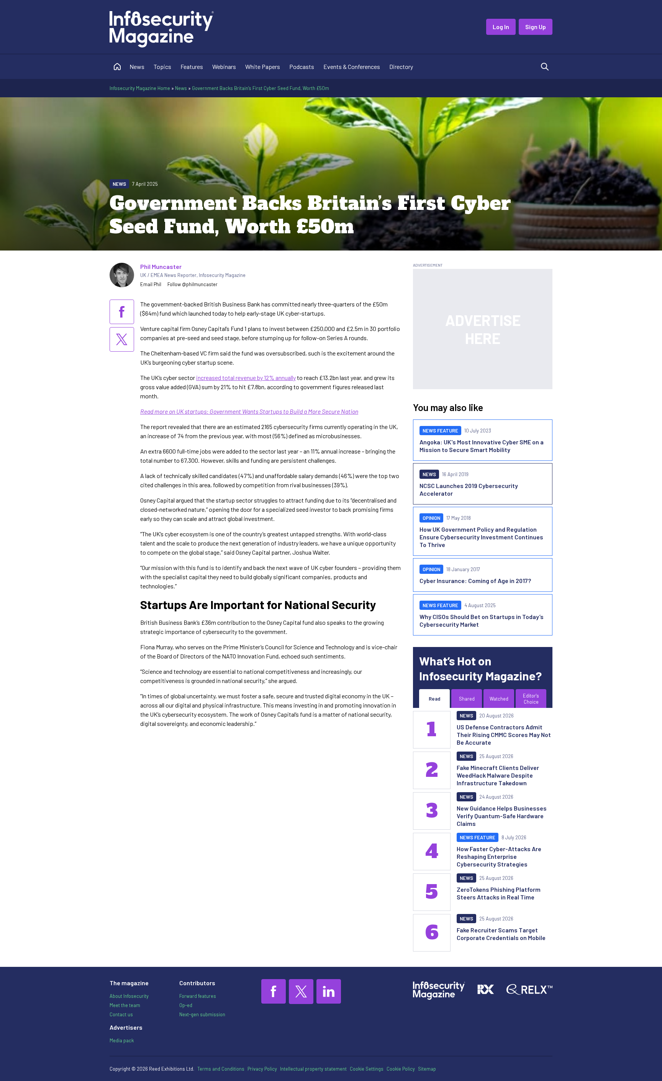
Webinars (224, 66)
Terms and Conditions (220, 1069)
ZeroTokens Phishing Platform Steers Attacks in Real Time (499, 893)
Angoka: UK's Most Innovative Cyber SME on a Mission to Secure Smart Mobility (481, 445)
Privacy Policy (262, 1069)
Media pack (122, 1040)
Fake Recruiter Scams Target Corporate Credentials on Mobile (501, 933)
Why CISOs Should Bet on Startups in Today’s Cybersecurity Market (481, 620)
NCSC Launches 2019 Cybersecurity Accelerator (468, 489)
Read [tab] (434, 699)
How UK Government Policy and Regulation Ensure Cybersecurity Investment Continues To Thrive (481, 537)
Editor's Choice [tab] (531, 699)
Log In (501, 26)
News (136, 66)
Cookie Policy (401, 1069)
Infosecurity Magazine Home (140, 88)
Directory (401, 66)
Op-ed (185, 1005)
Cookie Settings (366, 1069)
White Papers (262, 66)
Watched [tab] (499, 699)
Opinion (431, 518)
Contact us (121, 1014)
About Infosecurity (129, 996)
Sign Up (535, 26)
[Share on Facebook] (122, 312)
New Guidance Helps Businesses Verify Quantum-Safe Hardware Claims (502, 815)
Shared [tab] (467, 699)
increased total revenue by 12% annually (246, 377)
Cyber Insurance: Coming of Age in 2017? (475, 580)
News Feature (440, 430)
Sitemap (427, 1069)
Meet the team (125, 1005)
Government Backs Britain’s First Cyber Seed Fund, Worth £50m (260, 88)
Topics (162, 66)
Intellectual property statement (313, 1069)
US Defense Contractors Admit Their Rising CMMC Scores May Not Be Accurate (504, 734)
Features (191, 66)
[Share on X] (122, 339)
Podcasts (301, 66)
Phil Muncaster (161, 266)
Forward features (197, 996)
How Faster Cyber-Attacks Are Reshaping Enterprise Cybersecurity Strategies (499, 856)
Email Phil (150, 284)
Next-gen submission (202, 1014)
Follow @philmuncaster (192, 284)
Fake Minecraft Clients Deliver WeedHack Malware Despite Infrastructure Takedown (498, 775)
